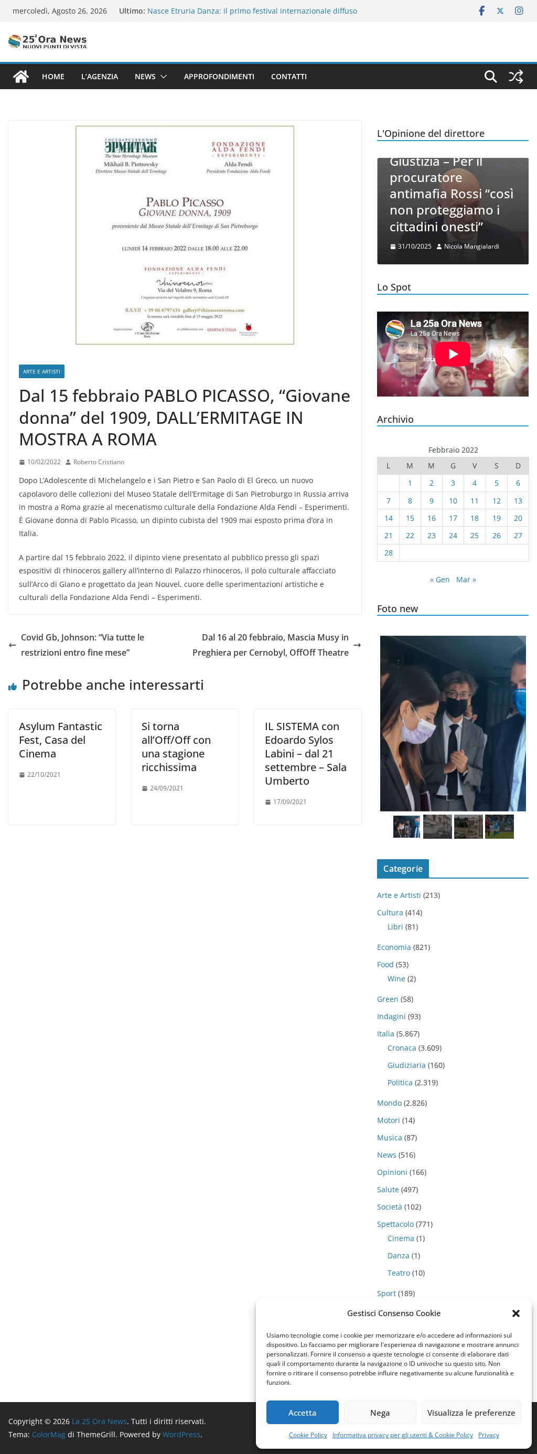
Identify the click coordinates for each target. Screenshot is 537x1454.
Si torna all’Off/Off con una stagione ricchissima (176, 746)
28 (388, 553)
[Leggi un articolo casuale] (516, 76)
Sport (386, 1293)
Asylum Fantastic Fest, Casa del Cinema (60, 740)
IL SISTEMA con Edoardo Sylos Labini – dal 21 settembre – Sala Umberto (306, 753)
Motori (388, 1120)
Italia (385, 1034)
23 (431, 535)
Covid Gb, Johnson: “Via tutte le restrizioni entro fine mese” (82, 645)
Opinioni (392, 1172)
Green (388, 999)
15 (410, 518)
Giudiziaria (407, 1065)
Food (385, 964)
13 (518, 501)
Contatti (289, 76)
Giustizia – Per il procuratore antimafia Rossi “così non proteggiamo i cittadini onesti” (451, 193)
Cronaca (402, 1048)
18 (474, 518)
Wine (396, 978)
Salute (388, 1189)
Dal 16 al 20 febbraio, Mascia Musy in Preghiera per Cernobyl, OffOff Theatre (270, 645)
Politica (400, 1082)
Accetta (302, 1412)
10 (453, 501)
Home (53, 76)
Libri (395, 927)
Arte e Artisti (41, 371)
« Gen (440, 579)
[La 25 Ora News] (21, 76)
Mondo (389, 1103)
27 (518, 535)
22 (410, 535)
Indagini (391, 1016)
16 (431, 518)
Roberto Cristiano (98, 461)
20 (518, 518)
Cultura (390, 912)
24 (453, 535)
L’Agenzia (99, 76)
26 (496, 535)
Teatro (399, 1273)
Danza (399, 1255)
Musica (389, 1137)
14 (388, 518)
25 (474, 535)
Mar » (466, 579)
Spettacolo (395, 1224)
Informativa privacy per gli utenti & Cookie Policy (402, 1434)
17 (453, 518)
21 (388, 535)
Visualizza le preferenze (471, 1412)
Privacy (488, 1434)
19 (496, 518)
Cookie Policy (308, 1434)
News (145, 76)
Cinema (401, 1238)
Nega (380, 1412)
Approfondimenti (219, 76)
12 (496, 501)
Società (389, 1207)
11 (474, 501)
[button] (516, 1313)
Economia (394, 947)
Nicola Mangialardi (471, 246)
